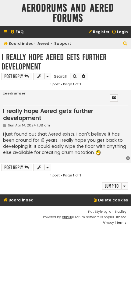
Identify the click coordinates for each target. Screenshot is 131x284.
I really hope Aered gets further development (54, 61)
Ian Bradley (117, 211)
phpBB (67, 217)
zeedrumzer (14, 93)
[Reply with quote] (114, 98)
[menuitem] (16, 32)
